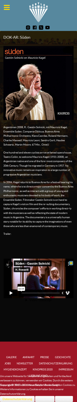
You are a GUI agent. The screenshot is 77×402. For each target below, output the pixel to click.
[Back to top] (71, 263)
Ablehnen (64, 399)
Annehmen (45, 399)
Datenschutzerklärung (17, 399)
